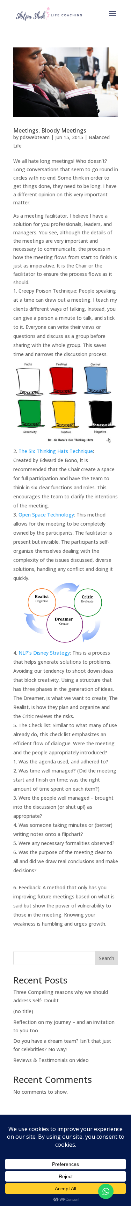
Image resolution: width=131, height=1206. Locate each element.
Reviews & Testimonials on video (51, 1060)
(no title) (23, 1011)
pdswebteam (35, 137)
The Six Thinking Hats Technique (56, 451)
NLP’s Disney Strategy (44, 652)
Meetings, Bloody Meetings (49, 130)
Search (106, 958)
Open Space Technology (46, 514)
